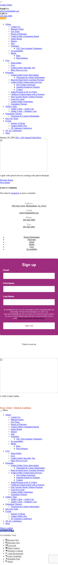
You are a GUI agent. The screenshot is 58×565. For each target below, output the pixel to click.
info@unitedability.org (9, 11)
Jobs (13, 43)
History (14, 41)
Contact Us (15, 27)
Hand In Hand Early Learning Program (27, 80)
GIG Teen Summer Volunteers (29, 48)
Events (8, 121)
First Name (8, 283)
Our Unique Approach (25, 84)
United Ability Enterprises (22, 101)
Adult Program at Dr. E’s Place (24, 92)
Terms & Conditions (22, 408)
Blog (18, 55)
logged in (15, 193)
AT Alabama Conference (21, 128)
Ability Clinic (11, 106)
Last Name (8, 296)
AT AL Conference (13, 130)
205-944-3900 (6, 16)
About (8, 24)
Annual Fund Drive (32, 137)
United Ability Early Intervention (25, 75)
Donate (3, 18)
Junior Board (16, 39)
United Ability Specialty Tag (23, 68)
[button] (7, 531)
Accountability (17, 51)
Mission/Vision (17, 29)
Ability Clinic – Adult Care (22, 109)
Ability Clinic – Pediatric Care (24, 111)
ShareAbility (16, 63)
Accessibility (31, 249)
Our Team (15, 31)
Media (13, 53)
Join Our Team (11, 118)
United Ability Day (19, 126)
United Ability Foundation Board (25, 36)
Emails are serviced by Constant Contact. (31, 318)
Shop (7, 133)
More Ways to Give (19, 70)
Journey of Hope (18, 123)
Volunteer (15, 46)
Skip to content (6, 528)
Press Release (22, 58)
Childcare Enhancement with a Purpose (27, 94)
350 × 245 (19, 137)
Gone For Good (17, 99)
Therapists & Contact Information (30, 77)
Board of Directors (19, 34)
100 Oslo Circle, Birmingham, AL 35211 (29, 206)
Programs (9, 72)
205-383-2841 (29, 227)
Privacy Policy (6, 408)
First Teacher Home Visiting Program (27, 97)
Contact (19, 89)
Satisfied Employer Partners (28, 87)
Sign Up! (29, 326)
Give (7, 60)
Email (6, 270)
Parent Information (32, 237)
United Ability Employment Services (26, 82)
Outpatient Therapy (19, 104)
